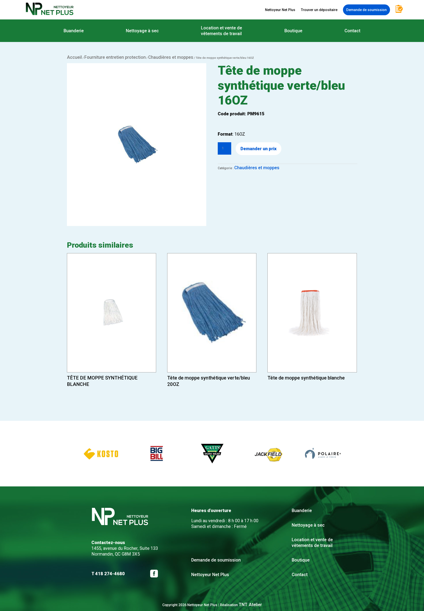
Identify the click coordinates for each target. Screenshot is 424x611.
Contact (352, 30)
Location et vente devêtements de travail (221, 30)
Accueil (74, 57)
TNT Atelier (250, 604)
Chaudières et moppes (170, 57)
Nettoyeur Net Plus (280, 10)
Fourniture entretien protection (115, 57)
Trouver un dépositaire (319, 10)
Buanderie (74, 30)
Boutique (293, 30)
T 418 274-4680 (108, 573)
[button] (70, 453)
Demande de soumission (366, 10)
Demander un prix (258, 148)
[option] (101, 453)
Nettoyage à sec (142, 30)
